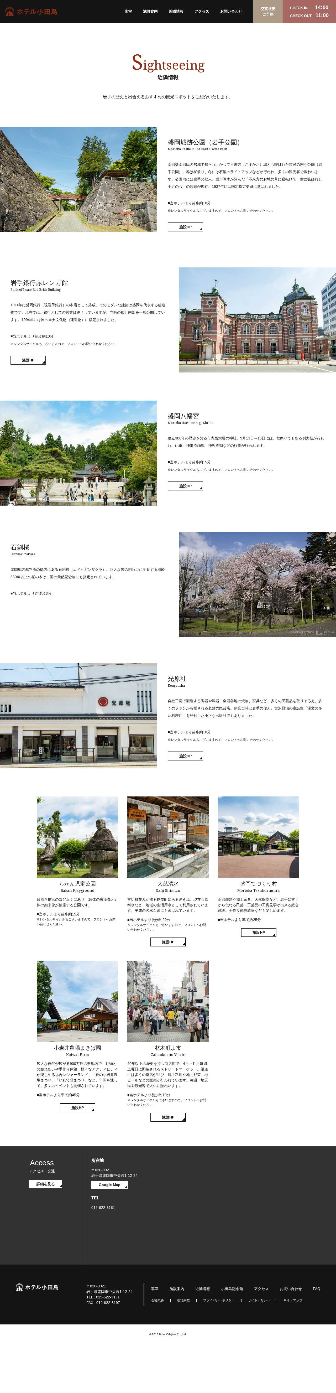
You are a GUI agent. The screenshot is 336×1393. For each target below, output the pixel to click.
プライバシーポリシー (219, 1300)
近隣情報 (176, 11)
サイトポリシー (259, 1300)
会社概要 (157, 1300)
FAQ (316, 1289)
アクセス (202, 11)
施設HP (185, 227)
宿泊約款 (183, 1300)
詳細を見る (45, 1184)
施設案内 (150, 11)
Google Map (109, 1185)
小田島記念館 (232, 1289)
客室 (128, 11)
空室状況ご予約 (268, 11)
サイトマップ (293, 1300)
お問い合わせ (231, 11)
